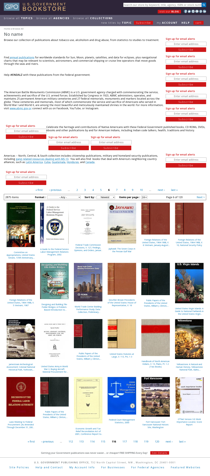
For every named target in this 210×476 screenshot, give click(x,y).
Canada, (90, 162)
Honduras (73, 162)
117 (124, 441)
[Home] (36, 10)
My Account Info (82, 467)
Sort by (90, 197)
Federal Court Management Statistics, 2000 (122, 421)
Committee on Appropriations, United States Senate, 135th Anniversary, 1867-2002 (21, 255)
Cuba (47, 162)
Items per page (129, 197)
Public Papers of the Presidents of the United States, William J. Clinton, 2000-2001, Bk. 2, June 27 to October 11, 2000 (155, 303)
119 (146, 441)
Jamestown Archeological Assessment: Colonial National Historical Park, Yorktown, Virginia (21, 367)
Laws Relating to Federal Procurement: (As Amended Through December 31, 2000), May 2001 (21, 425)
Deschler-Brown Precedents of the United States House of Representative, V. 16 (122, 303)
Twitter (189, 11)
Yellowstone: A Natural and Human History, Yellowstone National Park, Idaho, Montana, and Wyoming (189, 367)
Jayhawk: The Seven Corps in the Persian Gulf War (122, 250)
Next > (201, 197)
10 (141, 190)
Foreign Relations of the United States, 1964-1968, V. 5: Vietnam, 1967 (20, 303)
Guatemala (58, 162)
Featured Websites (186, 467)
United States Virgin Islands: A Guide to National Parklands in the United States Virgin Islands (189, 311)
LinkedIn (204, 11)
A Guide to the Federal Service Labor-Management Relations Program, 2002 (54, 252)
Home (7, 28)
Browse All (18, 18)
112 (71, 441)
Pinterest (200, 11)
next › (161, 190)
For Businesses (113, 467)
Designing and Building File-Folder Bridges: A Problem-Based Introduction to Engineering (54, 307)
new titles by (126, 22)
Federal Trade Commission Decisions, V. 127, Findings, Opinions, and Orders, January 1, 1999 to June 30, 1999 (88, 247)
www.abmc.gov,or (21, 108)
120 (157, 441)
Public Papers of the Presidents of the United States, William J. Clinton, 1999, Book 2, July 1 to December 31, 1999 (54, 414)
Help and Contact (49, 467)
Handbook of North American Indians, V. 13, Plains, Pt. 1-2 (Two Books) (156, 364)
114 (92, 441)
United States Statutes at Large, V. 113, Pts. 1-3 (122, 355)
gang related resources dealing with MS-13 (42, 159)
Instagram (193, 11)
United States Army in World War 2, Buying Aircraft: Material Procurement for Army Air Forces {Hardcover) (54, 369)
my (167, 22)
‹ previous (55, 190)
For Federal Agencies (147, 467)
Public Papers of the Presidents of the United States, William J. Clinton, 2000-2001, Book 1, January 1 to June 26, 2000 (88, 356)
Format (40, 197)
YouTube (197, 11)
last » (174, 190)
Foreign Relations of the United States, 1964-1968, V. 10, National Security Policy (189, 242)
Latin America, (34, 162)
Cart (199, 22)
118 (135, 441)
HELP (185, 22)
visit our (169, 11)
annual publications (21, 57)
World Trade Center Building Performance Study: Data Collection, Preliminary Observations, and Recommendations (88, 309)
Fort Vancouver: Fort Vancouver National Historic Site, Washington (155, 425)
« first (39, 190)
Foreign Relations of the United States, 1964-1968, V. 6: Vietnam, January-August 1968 (155, 242)
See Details (159, 452)
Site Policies (19, 467)
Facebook (185, 11)
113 (81, 441)
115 (103, 441)
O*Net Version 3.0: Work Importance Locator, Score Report (189, 422)
